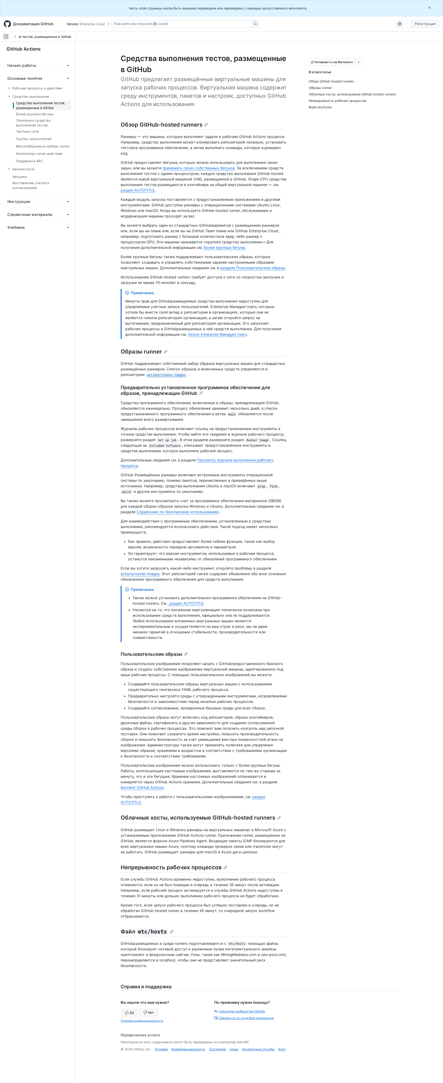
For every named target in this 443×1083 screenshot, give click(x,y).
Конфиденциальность (188, 1049)
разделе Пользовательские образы (252, 267)
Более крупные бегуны (224, 247)
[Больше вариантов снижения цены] (358, 62)
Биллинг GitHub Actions (142, 787)
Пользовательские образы (151, 654)
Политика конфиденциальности (142, 1020)
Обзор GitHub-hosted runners (161, 124)
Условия (161, 1049)
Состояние (217, 1049)
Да (132, 1012)
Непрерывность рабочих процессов (171, 867)
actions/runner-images (140, 573)
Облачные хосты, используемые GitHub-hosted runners (198, 817)
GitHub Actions (23, 49)
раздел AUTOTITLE (138, 190)
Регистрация (425, 24)
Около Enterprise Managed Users (217, 334)
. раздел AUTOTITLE (186, 603)
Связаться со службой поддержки (246, 1018)
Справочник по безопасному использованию (178, 511)
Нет (151, 1012)
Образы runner (141, 351)
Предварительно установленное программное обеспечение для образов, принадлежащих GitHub (195, 390)
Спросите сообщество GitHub (242, 1011)
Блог (282, 1049)
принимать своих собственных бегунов (198, 168)
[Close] (430, 7)
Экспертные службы (258, 1049)
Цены (234, 1049)
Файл (144, 931)
